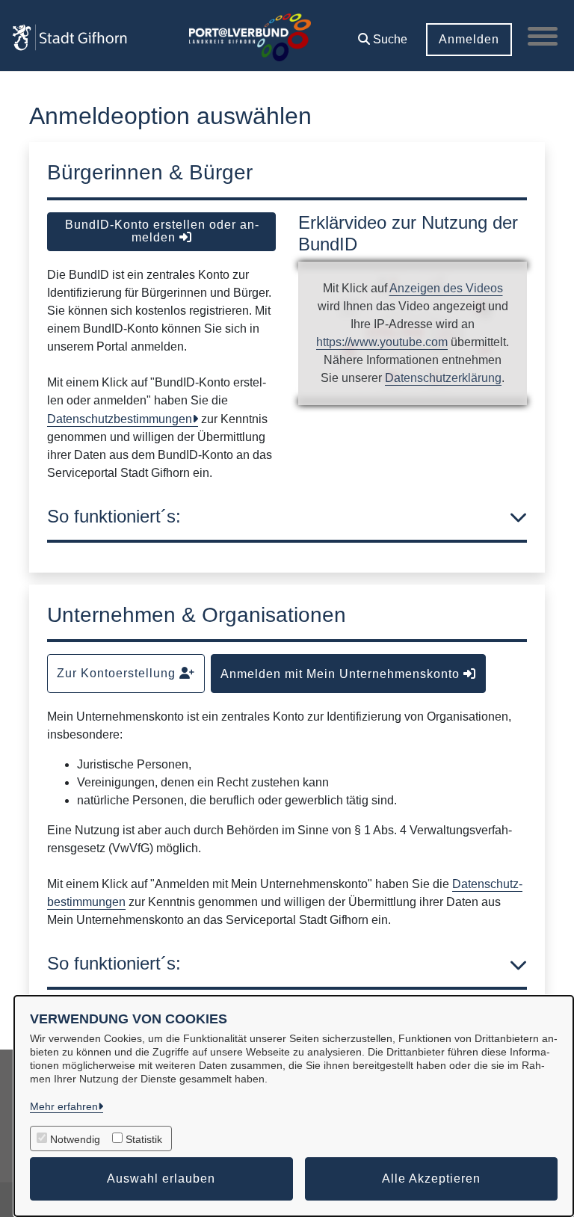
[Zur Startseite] (69, 36)
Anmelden (469, 39)
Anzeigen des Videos (446, 288)
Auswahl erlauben (161, 1178)
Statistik (144, 1139)
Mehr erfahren (64, 1106)
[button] (383, 34)
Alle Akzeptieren (431, 1178)
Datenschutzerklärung (443, 378)
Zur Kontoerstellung (118, 673)
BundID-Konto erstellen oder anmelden (162, 231)
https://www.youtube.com (382, 342)
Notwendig (75, 1139)
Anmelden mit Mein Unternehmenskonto (341, 674)
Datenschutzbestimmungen (119, 419)
